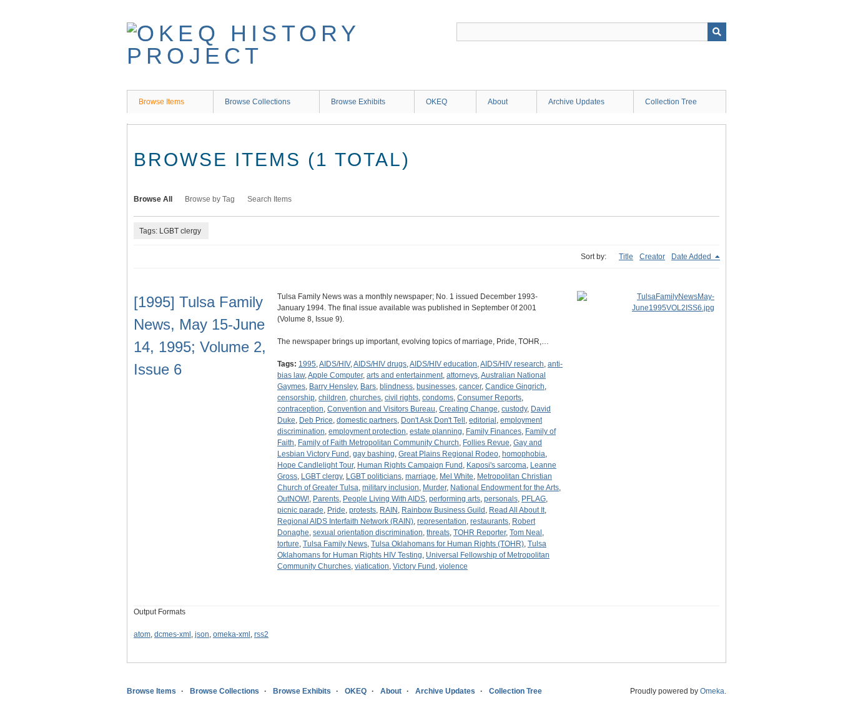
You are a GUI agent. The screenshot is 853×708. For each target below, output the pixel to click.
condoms (437, 397)
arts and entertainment (405, 375)
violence (453, 566)
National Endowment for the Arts (504, 487)
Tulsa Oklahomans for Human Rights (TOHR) (447, 543)
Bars (368, 386)
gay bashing (374, 454)
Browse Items (161, 101)
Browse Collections (257, 101)
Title (626, 256)
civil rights (401, 397)
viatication (372, 566)
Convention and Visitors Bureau (381, 409)
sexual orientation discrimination (368, 532)
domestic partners (367, 420)
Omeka (712, 691)
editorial (482, 420)
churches (365, 397)
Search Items (269, 199)
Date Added (692, 256)
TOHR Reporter (479, 532)
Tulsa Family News (335, 543)
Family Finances (493, 431)
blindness (396, 386)
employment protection (367, 431)
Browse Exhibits (358, 101)
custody (514, 409)
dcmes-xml (172, 634)
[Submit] (717, 31)
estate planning (436, 431)
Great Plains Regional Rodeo (448, 454)
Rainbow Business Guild (443, 510)
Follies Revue (486, 442)
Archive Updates (576, 101)
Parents (326, 498)
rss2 (261, 634)
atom (142, 634)
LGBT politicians (374, 476)
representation (441, 521)
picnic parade (300, 510)
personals (501, 498)
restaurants (489, 521)
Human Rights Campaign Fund (410, 465)
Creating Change (468, 409)
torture (288, 543)
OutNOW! (293, 498)
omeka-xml (231, 634)
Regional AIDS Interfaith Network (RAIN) (345, 521)
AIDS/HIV (334, 364)
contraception (300, 409)
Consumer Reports (489, 397)
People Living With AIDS (384, 498)
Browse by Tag (210, 199)
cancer (470, 386)
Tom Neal (526, 532)
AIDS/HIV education (443, 364)
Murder (434, 487)
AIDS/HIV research (512, 364)
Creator (652, 256)
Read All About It (517, 510)
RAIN (389, 510)
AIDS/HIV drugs (380, 364)
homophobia (523, 454)
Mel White (456, 476)
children (332, 397)
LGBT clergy (321, 476)
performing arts (454, 498)
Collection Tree (671, 101)
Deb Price (316, 420)
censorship (296, 397)
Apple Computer (335, 375)
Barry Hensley (333, 386)
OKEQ (436, 101)
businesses (436, 386)
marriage (420, 476)
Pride (336, 510)
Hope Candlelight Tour (315, 465)
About (498, 101)
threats (438, 532)
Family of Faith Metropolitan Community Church (378, 442)
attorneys (462, 375)
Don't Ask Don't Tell (433, 420)
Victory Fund (414, 566)
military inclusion (390, 487)
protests (362, 510)
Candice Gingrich (515, 386)
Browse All (153, 199)
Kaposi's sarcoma (496, 465)
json (202, 634)
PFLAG (533, 498)
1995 (307, 364)
